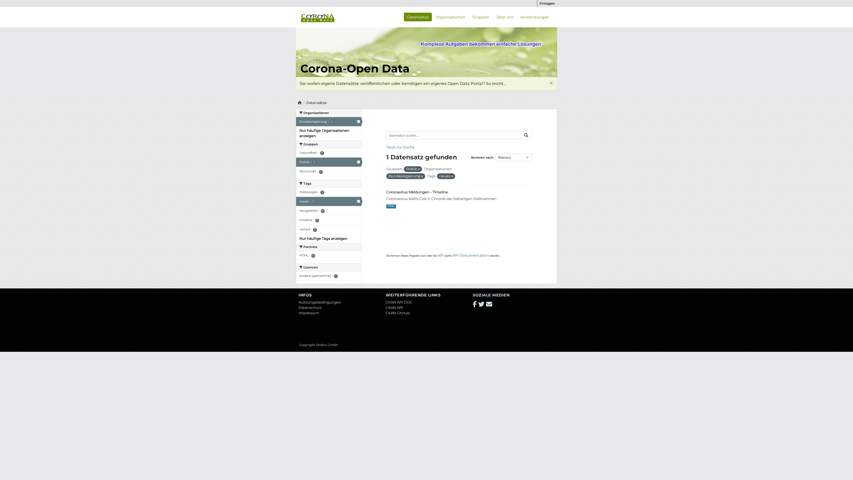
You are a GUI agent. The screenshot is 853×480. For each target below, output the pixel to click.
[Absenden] (526, 135)
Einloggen (547, 3)
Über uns (504, 17)
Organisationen (450, 17)
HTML (391, 206)
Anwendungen (534, 17)
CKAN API (394, 308)
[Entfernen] (419, 169)
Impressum (309, 313)
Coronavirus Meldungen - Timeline (417, 192)
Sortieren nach (482, 157)
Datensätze (417, 17)
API (441, 255)
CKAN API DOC (399, 302)
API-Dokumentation (470, 255)
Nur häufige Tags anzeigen (323, 238)
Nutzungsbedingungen (320, 302)
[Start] (300, 103)
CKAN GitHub (398, 313)
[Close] (551, 83)
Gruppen (480, 17)
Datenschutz (310, 308)
